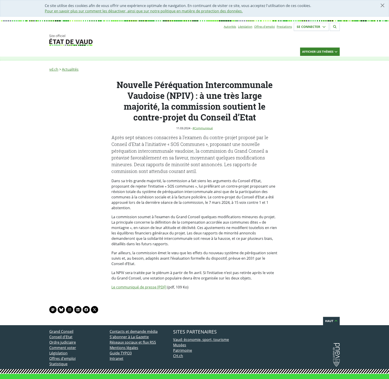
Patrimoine (182, 350)
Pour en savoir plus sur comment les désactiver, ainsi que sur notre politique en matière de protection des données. (144, 11)
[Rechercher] (335, 27)
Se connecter (309, 27)
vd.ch (53, 69)
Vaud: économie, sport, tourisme (201, 339)
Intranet (116, 358)
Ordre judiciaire (62, 342)
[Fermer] (382, 5)
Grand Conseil (61, 331)
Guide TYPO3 (121, 353)
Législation (245, 27)
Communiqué (203, 128)
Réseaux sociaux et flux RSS (133, 342)
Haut (329, 321)
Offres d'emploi (264, 27)
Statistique (58, 363)
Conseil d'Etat (60, 336)
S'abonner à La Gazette (129, 336)
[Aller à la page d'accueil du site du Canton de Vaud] (107, 40)
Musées (179, 345)
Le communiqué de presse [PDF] (138, 287)
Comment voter (62, 347)
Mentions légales (124, 347)
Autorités (230, 27)
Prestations (284, 27)
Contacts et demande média (134, 331)
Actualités (70, 69)
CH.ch (178, 355)
